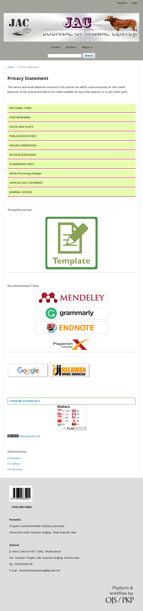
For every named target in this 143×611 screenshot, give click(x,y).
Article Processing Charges (25, 173)
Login (134, 2)
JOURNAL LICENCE (20, 192)
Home (10, 67)
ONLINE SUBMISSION (22, 145)
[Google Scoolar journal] (28, 377)
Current (55, 47)
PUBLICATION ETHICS (23, 136)
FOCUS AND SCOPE (21, 126)
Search (89, 55)
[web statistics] (13, 436)
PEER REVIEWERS (20, 117)
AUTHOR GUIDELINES (22, 154)
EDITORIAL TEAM (20, 108)
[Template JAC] (71, 243)
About (86, 47)
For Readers (14, 458)
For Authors (13, 463)
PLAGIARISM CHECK (21, 164)
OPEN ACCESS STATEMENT (26, 182)
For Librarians (15, 469)
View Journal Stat (29, 436)
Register (122, 2)
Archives (71, 47)
